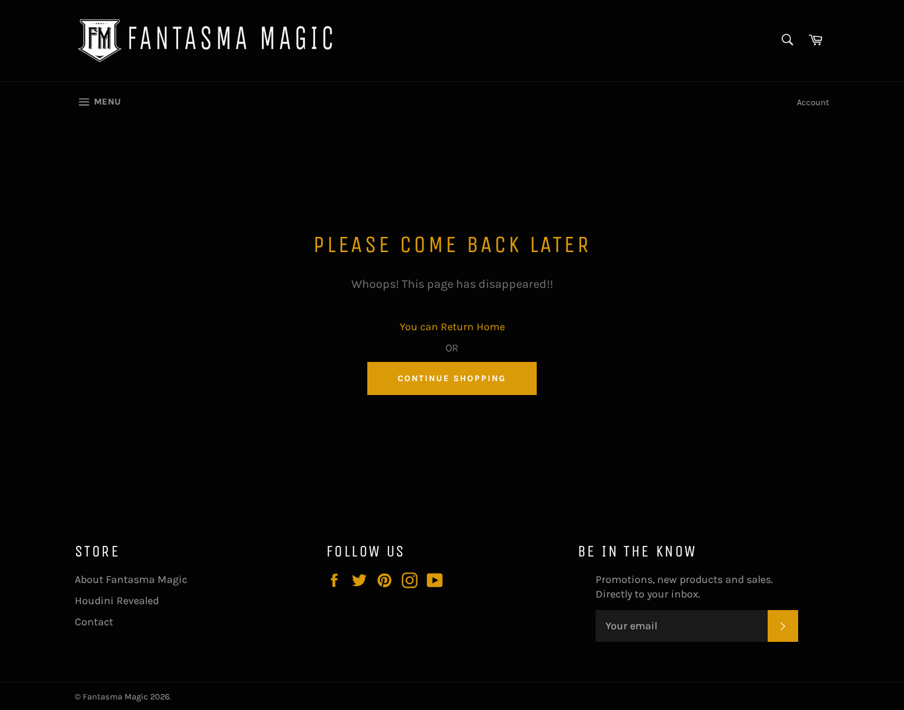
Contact (94, 621)
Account (813, 102)
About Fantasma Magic (131, 579)
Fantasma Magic (115, 696)
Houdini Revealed (117, 600)
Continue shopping (452, 378)
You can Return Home (452, 326)
